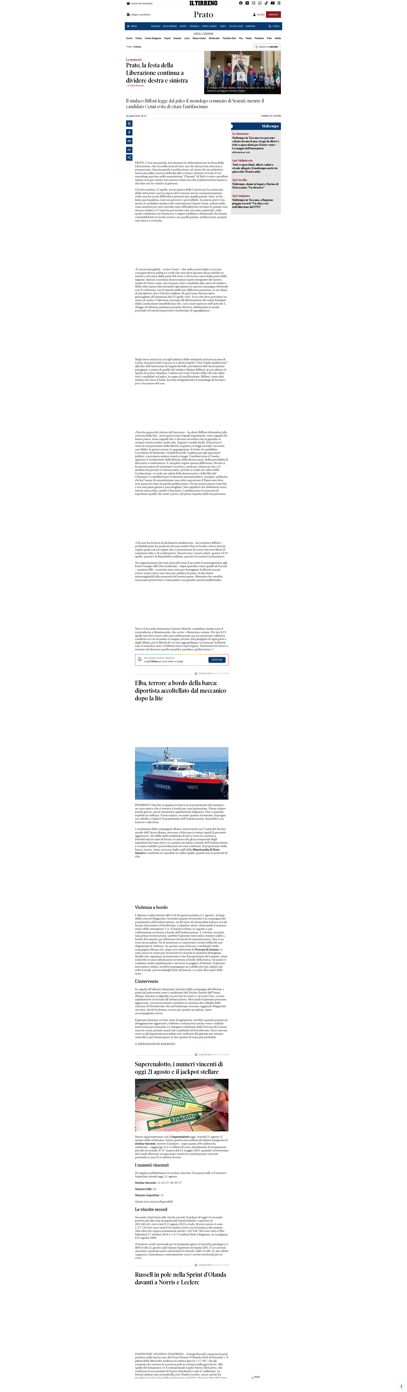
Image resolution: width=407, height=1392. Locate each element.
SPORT (183, 26)
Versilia (278, 38)
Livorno (129, 38)
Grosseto (177, 38)
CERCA (276, 26)
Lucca (187, 38)
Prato (269, 38)
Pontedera (259, 38)
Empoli (167, 38)
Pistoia (249, 38)
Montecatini (214, 38)
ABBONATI (273, 15)
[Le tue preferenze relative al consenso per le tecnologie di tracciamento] (401, 1386)
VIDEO (223, 26)
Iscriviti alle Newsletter (142, 4)
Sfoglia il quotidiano (141, 15)
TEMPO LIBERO (209, 26)
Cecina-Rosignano (153, 38)
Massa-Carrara (199, 38)
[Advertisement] (159, 140)
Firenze (138, 38)
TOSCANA (155, 26)
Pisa (241, 38)
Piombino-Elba (229, 38)
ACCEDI (261, 15)
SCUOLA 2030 (236, 26)
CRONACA (194, 26)
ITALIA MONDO (170, 26)
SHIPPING (250, 26)
